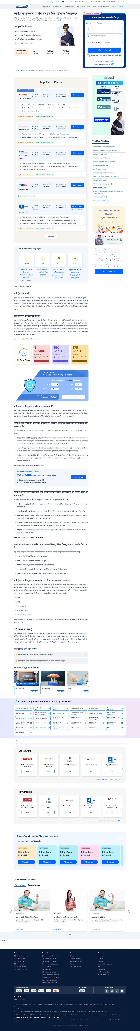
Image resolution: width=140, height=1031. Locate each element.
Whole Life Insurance (58, 713)
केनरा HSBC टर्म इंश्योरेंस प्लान (101, 158)
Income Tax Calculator (49, 961)
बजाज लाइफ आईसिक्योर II (100, 197)
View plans (26, 862)
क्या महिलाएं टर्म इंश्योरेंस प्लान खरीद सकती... (66, 917)
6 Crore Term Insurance (108, 853)
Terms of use (103, 61)
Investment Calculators (52, 956)
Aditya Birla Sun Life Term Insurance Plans (27, 806)
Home (17, 70)
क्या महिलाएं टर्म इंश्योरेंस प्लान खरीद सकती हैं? (105, 150)
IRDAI (15, 999)
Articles (72, 956)
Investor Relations (103, 974)
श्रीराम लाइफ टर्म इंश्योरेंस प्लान (101, 201)
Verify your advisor (104, 972)
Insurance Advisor (21, 727)
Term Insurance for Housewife (58, 718)
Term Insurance (32, 339)
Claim (47, 2)
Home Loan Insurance (40, 727)
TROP (69, 688)
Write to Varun (109, 271)
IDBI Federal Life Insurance (49, 765)
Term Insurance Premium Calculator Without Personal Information (26, 274)
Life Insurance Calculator (111, 713)
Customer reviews (75, 958)
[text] (116, 221)
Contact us (101, 969)
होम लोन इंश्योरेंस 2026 (99, 188)
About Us (101, 956)
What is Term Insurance (95, 713)
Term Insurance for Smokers (76, 722)
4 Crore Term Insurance (66, 853)
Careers (100, 961)
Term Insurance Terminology (93, 718)
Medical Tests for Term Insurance (113, 718)
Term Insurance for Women (58, 708)
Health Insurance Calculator (50, 974)
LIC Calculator (20, 732)
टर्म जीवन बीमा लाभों (29, 584)
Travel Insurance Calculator (50, 977)
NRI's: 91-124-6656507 (77, 2)
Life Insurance (46, 688)
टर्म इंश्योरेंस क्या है (61, 298)
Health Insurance (22, 966)
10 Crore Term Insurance (57, 722)
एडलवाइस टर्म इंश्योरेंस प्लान (100, 154)
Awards (72, 964)
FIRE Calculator (75, 727)
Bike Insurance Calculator (50, 982)
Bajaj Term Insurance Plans (90, 806)
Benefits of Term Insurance (75, 718)
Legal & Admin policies (105, 964)
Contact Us (121, 2)
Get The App (57, 2)
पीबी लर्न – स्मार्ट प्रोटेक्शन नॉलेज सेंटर (103, 184)
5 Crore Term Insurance (22, 718)
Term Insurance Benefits (34, 537)
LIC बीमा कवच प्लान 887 (100, 169)
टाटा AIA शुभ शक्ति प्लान (99, 180)
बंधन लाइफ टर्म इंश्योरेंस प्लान (100, 165)
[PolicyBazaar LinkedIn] (117, 991)
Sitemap (100, 958)
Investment (20, 964)
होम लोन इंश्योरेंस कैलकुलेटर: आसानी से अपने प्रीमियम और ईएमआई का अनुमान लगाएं (108, 192)
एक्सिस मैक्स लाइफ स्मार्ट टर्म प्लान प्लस (103, 173)
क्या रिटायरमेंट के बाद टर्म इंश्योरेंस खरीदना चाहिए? (106, 177)
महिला (101, 23)
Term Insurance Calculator (111, 708)
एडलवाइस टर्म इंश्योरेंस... (98, 917)
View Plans (73, 397)
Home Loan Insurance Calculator (59, 727)
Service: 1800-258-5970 (93, 2)
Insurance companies (76, 961)
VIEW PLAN (42, 361)
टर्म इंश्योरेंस (23, 70)
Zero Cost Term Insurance (111, 722)
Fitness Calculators (50, 958)
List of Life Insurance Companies (110, 780)
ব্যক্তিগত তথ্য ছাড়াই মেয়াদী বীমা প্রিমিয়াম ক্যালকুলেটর (42, 272)
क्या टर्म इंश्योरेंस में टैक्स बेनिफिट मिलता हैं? (104, 147)
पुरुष (90, 23)
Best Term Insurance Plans (112, 821)
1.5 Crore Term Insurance (93, 722)
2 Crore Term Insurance (41, 718)
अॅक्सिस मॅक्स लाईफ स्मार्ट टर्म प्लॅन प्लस (104, 162)
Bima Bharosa (22, 999)
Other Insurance (22, 969)
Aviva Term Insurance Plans (48, 806)
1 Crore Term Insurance (22, 708)
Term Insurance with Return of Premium (40, 713)
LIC (108, 727)
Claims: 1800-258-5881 (109, 2)
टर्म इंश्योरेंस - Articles (32, 70)
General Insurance (22, 956)
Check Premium (77, 95)
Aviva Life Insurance (69, 765)
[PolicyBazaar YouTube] (122, 991)
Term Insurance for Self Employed (22, 722)
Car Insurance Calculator (50, 980)
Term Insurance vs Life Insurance (77, 713)
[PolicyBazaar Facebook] (107, 991)
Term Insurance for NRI (77, 708)
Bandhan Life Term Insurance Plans (112, 806)
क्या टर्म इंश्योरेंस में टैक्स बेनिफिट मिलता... (27, 917)
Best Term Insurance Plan (35, 466)
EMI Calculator (93, 727)
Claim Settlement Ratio (41, 723)
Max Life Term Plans (69, 806)
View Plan (78, 477)
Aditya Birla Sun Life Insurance (27, 765)
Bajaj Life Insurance (112, 765)
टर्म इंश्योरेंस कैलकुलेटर (23, 320)
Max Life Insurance (91, 765)
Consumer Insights (76, 966)
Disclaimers (20, 741)
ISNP (99, 966)
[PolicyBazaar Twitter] (112, 991)
